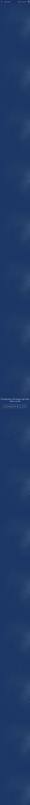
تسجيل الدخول (7, 2)
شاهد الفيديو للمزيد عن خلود (11, 406)
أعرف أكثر (23, 406)
